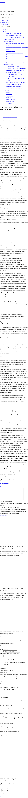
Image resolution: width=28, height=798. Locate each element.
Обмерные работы (10, 51)
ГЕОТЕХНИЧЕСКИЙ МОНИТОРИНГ (15, 37)
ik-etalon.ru (2, 2)
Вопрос (1, 657)
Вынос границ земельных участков (14, 53)
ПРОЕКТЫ (8, 97)
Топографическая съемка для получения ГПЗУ (17, 56)
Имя (1, 649)
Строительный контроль (8, 39)
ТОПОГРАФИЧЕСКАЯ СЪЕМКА (14, 35)
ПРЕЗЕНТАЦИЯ (10, 101)
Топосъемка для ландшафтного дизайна (15, 62)
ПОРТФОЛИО (9, 103)
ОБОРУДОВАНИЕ (10, 99)
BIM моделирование (8, 64)
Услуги (4, 31)
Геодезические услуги (8, 41)
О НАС (7, 92)
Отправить (3, 668)
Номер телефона (4, 653)
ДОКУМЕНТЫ (9, 96)
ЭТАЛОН (5, 29)
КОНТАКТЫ (9, 94)
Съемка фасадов (10, 54)
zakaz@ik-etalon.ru (4, 485)
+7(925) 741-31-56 (4, 20)
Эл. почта (2, 651)
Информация (6, 90)
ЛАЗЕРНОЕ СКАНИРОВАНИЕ (13, 33)
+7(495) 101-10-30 (4, 22)
